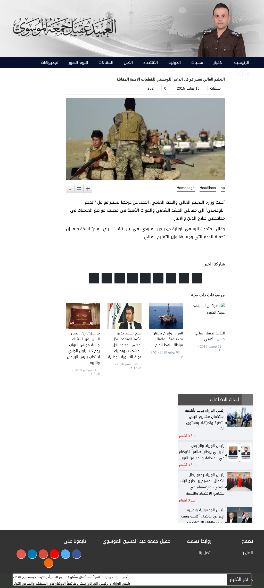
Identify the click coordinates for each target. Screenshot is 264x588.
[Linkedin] (32, 553)
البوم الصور (78, 62)
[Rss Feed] (48, 562)
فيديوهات (49, 62)
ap (223, 188)
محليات (197, 62)
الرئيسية (241, 62)
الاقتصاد (150, 62)
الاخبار (218, 62)
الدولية (174, 62)
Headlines (208, 188)
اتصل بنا (242, 74)
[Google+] (43, 553)
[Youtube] (54, 553)
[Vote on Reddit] (171, 278)
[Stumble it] (158, 278)
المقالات (105, 62)
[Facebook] (76, 553)
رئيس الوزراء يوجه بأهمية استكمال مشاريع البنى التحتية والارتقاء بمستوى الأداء (71, 577)
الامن (128, 62)
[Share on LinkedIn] (132, 278)
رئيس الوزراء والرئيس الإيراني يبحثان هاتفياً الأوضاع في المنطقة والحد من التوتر (71, 583)
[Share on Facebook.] (184, 278)
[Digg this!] (145, 278)
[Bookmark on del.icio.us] (119, 278)
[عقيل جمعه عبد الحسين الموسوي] (221, 28)
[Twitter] (65, 553)
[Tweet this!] (197, 278)
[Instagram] (21, 553)
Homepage (186, 188)
